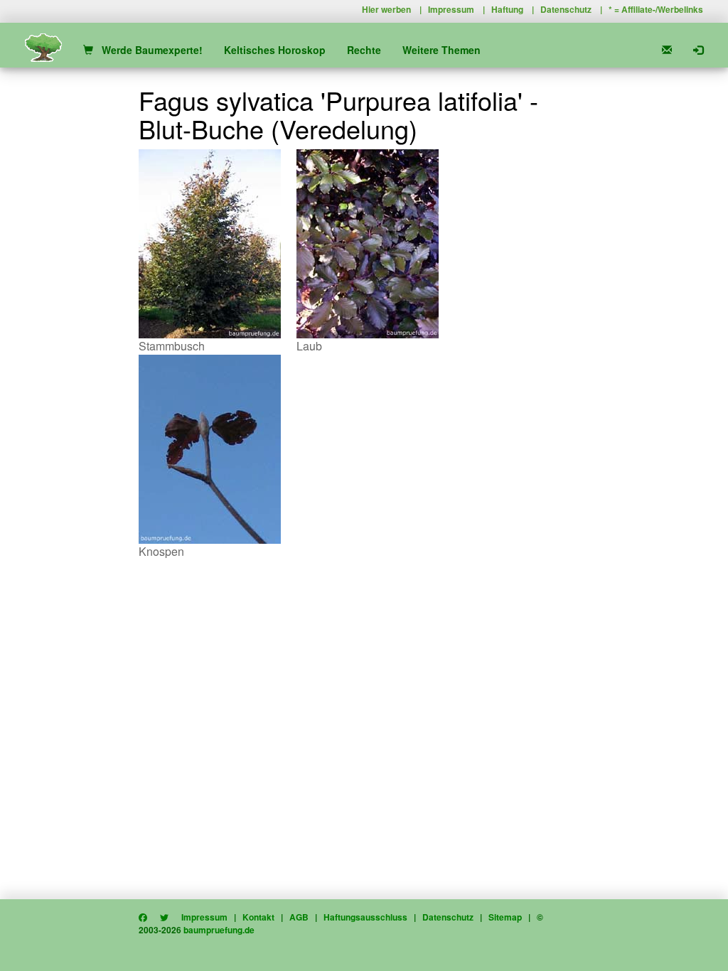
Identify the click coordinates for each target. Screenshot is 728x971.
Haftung (507, 9)
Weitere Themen (441, 50)
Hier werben (386, 9)
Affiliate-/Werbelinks (662, 9)
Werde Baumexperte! (148, 50)
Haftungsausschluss (365, 917)
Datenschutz (566, 9)
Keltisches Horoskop (275, 50)
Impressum (451, 9)
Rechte (364, 50)
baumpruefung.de (219, 929)
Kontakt (258, 917)
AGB (299, 917)
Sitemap (505, 917)
